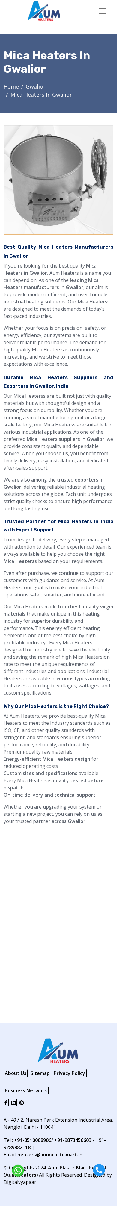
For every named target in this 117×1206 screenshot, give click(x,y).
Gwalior (36, 86)
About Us (15, 1073)
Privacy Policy (69, 1073)
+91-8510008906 (32, 1140)
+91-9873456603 (73, 1140)
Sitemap (40, 1073)
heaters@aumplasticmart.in (49, 1154)
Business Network (26, 1090)
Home (11, 86)
